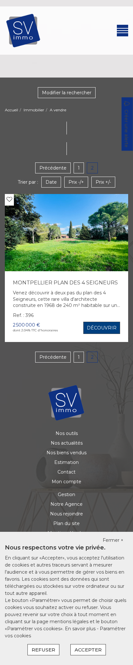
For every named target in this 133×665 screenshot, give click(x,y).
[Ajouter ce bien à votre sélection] (9, 199)
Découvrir (102, 328)
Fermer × (113, 540)
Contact (66, 472)
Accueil (11, 109)
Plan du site (66, 523)
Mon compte (66, 482)
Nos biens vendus (66, 453)
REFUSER (43, 650)
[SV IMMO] (23, 30)
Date (51, 182)
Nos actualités (67, 443)
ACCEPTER (88, 650)
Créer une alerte (126, 129)
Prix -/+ (76, 182)
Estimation (66, 462)
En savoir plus (81, 629)
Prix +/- (103, 182)
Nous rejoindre (66, 514)
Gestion (66, 494)
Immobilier (34, 109)
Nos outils (67, 433)
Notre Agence (66, 504)
